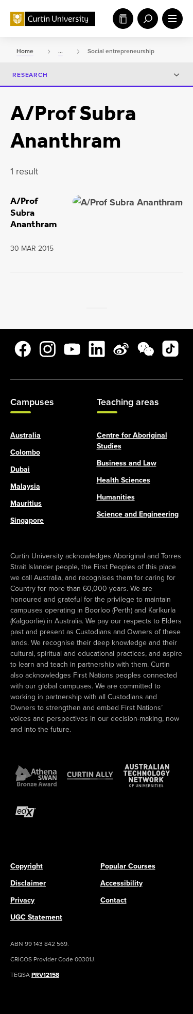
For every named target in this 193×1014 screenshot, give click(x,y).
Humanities (116, 496)
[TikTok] (170, 348)
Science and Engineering (138, 513)
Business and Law (126, 462)
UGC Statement (36, 916)
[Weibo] (121, 348)
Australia (25, 434)
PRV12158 (45, 974)
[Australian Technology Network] (147, 775)
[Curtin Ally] (90, 775)
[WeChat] (145, 348)
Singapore (27, 519)
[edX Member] (25, 811)
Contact (113, 899)
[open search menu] (145, 18)
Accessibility (121, 882)
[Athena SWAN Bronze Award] (36, 775)
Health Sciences (123, 479)
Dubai (20, 468)
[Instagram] (47, 348)
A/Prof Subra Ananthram (33, 212)
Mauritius (26, 502)
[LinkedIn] (97, 348)
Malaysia (25, 485)
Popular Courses (127, 865)
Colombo (25, 451)
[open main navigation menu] (170, 18)
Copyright (26, 865)
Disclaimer (28, 882)
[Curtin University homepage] (52, 19)
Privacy (22, 899)
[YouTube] (72, 348)
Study (121, 18)
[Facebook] (22, 348)
